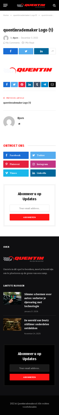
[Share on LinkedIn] (41, 51)
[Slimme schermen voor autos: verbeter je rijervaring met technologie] (12, 298)
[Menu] (5, 5)
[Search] (54, 5)
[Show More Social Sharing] (52, 51)
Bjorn (15, 37)
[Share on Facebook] (10, 51)
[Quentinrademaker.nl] (31, 5)
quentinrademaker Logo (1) (17, 102)
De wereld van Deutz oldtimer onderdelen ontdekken (36, 324)
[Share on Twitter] (26, 51)
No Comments (13, 42)
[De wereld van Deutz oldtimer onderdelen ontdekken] (12, 324)
